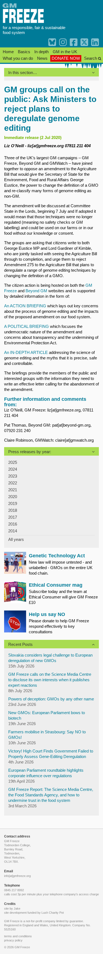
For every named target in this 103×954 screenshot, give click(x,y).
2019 (12, 503)
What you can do (18, 58)
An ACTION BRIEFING (25, 305)
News (42, 58)
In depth (41, 51)
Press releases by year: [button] (29, 451)
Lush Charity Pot (52, 912)
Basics (24, 51)
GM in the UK (65, 51)
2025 (12, 462)
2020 (12, 496)
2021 (12, 489)
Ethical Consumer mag (55, 585)
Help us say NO (47, 614)
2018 (12, 510)
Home (8, 51)
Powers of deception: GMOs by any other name (51, 699)
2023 (12, 476)
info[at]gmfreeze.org (17, 876)
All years (16, 539)
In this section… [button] (22, 72)
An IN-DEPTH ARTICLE (26, 352)
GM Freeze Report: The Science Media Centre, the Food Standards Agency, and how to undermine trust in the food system (50, 795)
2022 (12, 483)
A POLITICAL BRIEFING (26, 326)
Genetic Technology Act (57, 555)
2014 (12, 531)
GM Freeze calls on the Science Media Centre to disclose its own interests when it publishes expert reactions (49, 680)
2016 (12, 524)
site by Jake (12, 908)
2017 (12, 517)
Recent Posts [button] (20, 644)
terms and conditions (18, 936)
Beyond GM (36, 290)
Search (91, 58)
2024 (12, 469)
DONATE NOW (66, 58)
